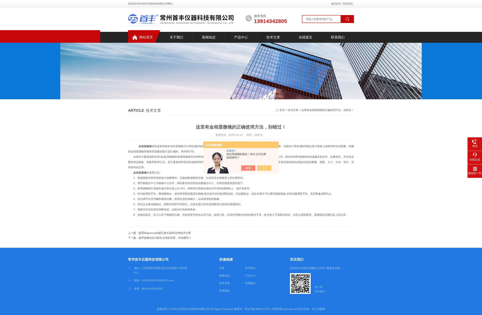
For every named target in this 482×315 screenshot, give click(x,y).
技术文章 (273, 37)
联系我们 (348, 3)
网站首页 (146, 37)
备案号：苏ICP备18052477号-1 (253, 308)
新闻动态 (209, 37)
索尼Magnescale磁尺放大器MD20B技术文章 (165, 232)
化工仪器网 (318, 308)
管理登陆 (277, 308)
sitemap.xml (291, 308)
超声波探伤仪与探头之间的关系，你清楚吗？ (165, 237)
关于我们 (176, 37)
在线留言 (305, 37)
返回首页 (336, 3)
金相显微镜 (145, 146)
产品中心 (241, 37)
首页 (282, 110)
